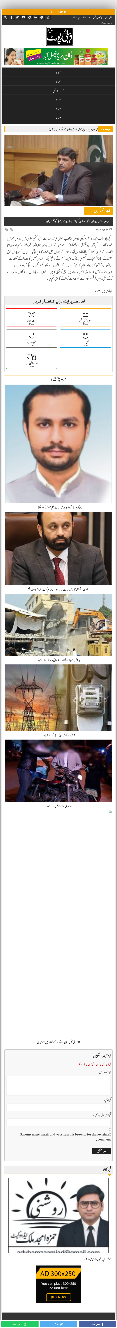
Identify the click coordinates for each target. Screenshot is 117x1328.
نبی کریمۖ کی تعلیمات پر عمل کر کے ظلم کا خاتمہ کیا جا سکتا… (58, 507)
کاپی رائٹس (108, 17)
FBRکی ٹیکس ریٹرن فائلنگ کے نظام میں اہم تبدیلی (58, 1042)
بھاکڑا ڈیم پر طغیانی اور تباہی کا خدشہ (97, 1259)
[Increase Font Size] (11, 229)
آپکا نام (107, 1100)
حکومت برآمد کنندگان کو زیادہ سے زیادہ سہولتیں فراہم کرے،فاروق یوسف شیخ (58, 589)
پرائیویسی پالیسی (97, 17)
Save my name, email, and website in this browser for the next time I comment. (65, 1137)
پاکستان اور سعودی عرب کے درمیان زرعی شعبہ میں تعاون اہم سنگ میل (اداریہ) (79, 129)
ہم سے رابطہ (76, 17)
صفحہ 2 (58, 82)
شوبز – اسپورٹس (58, 91)
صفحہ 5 (58, 109)
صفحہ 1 (58, 72)
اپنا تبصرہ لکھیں (104, 1072)
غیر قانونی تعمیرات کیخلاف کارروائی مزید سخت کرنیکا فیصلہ (58, 660)
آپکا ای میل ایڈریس (102, 1114)
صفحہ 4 (58, 100)
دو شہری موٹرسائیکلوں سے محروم (59, 806)
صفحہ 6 (58, 118)
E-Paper (60, 12)
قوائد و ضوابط (86, 17)
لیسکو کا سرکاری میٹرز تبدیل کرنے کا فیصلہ (58, 735)
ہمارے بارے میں (106, 23)
